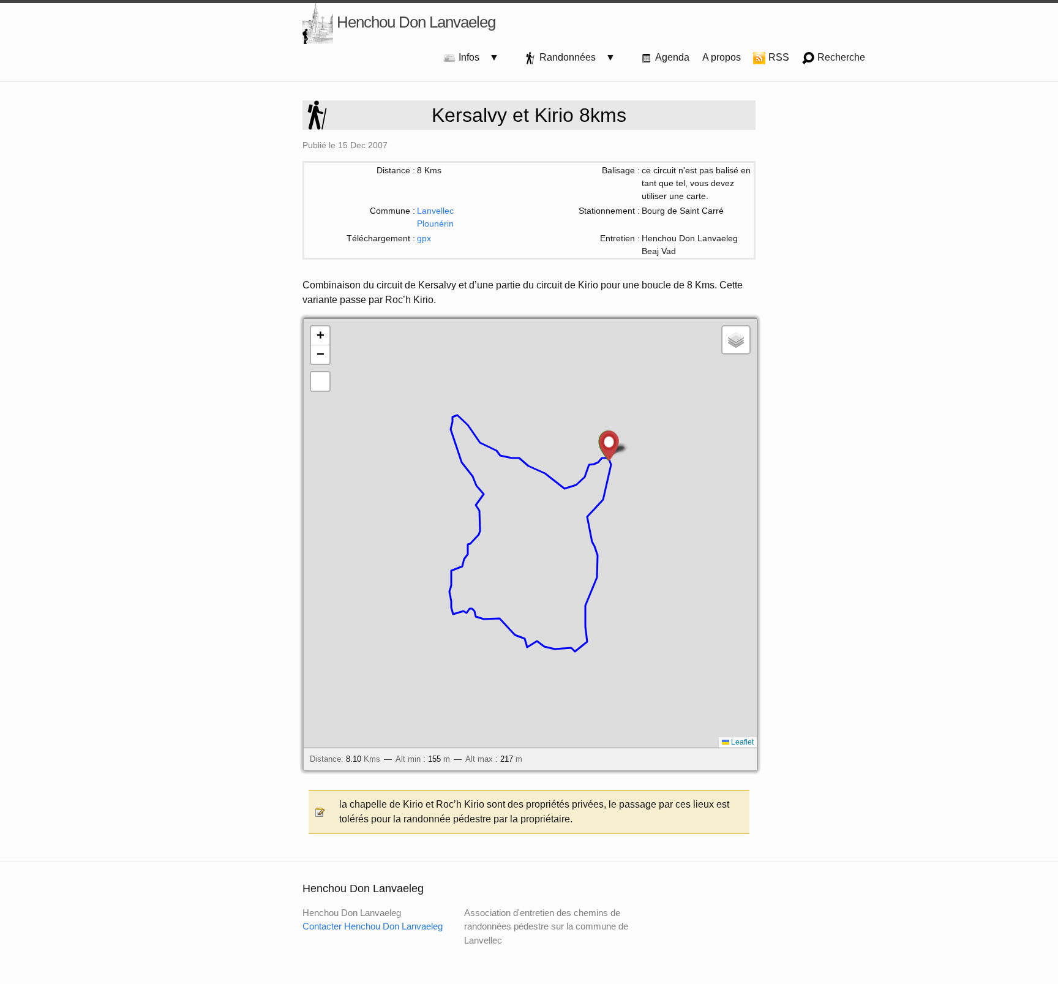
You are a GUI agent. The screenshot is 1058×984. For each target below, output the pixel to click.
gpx (424, 238)
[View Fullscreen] (320, 381)
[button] (609, 445)
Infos (472, 57)
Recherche (840, 57)
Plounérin (435, 223)
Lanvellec (435, 211)
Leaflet (741, 742)
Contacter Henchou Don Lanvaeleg (372, 926)
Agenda (671, 57)
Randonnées (571, 57)
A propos (721, 57)
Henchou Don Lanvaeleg (414, 22)
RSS (777, 57)
